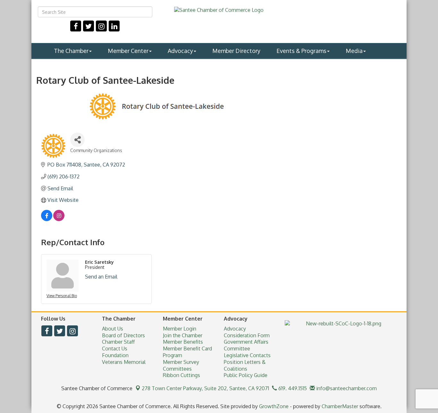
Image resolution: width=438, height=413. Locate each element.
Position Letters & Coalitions (244, 365)
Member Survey (181, 362)
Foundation (115, 355)
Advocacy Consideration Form (247, 332)
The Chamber (71, 50)
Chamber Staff (118, 342)
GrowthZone (274, 406)
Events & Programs (301, 50)
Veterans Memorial (124, 362)
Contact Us (114, 348)
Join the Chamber (182, 335)
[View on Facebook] (46, 219)
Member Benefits (183, 342)
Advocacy (180, 50)
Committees (177, 369)
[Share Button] (77, 140)
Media (354, 50)
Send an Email (101, 276)
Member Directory (236, 50)
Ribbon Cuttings (181, 375)
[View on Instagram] (58, 219)
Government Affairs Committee (246, 345)
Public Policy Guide (245, 375)
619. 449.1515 (292, 388)
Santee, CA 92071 (205, 388)
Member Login (179, 328)
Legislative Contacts (247, 355)
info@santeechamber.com (346, 388)
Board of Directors (123, 335)
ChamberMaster (340, 406)
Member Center (128, 50)
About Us (112, 328)
